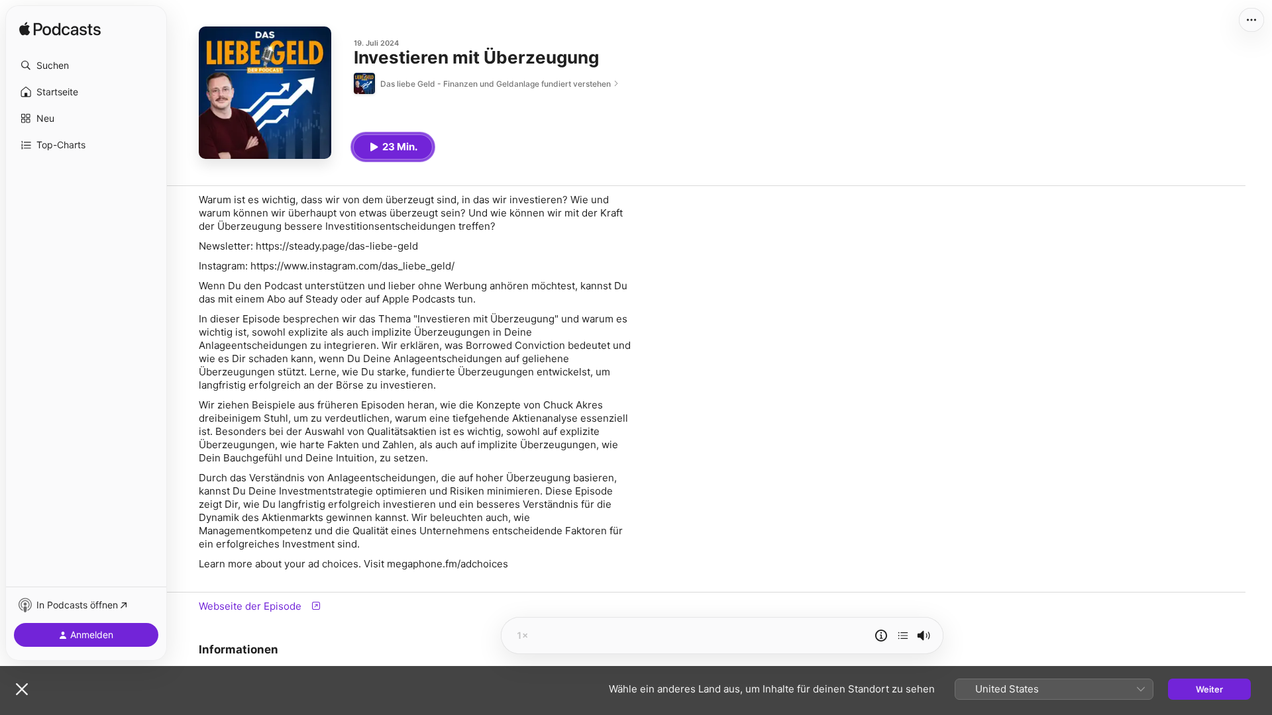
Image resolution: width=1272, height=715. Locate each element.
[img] (60, 29)
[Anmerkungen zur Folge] (881, 635)
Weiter (1209, 689)
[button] (86, 65)
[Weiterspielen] (903, 635)
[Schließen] (22, 689)
